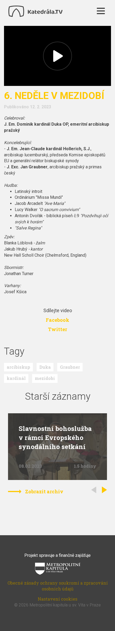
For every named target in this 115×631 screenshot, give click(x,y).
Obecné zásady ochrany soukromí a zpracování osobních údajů (57, 586)
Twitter (57, 329)
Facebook (57, 320)
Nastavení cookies (57, 599)
